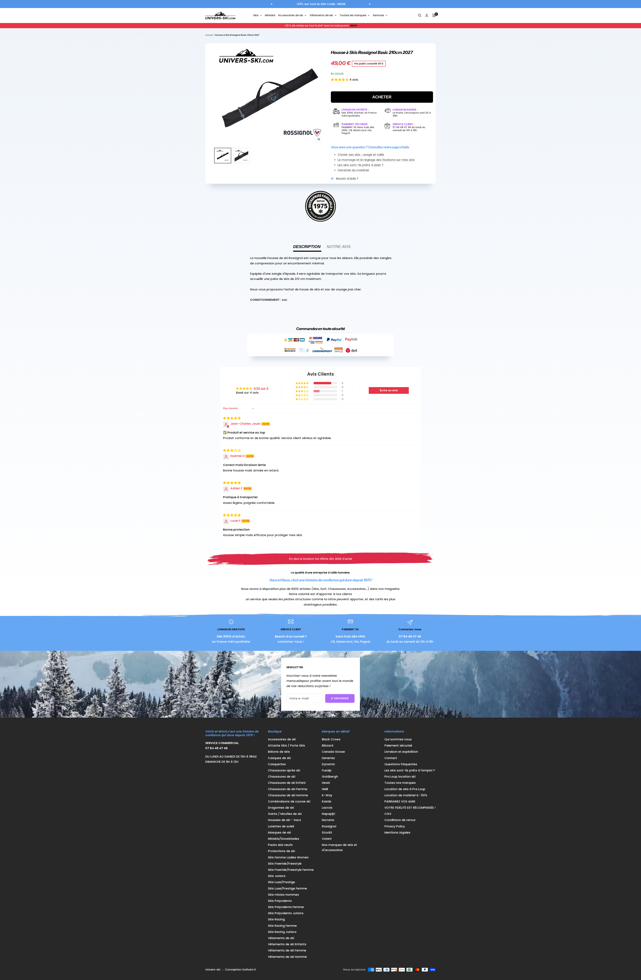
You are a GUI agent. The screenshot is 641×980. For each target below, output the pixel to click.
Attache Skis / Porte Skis (286, 745)
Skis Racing (276, 919)
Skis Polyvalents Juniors (285, 913)
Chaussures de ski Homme (288, 795)
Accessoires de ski (282, 739)
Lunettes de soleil (281, 826)
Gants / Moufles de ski (285, 814)
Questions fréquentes (400, 764)
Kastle (326, 801)
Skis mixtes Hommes (283, 894)
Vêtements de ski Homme (287, 957)
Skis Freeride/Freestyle (285, 863)
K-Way (327, 795)
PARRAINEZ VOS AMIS (399, 801)
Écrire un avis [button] (389, 390)
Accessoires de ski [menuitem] (290, 15)
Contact (390, 758)
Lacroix (327, 807)
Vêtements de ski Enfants (287, 944)
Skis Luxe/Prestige (281, 882)
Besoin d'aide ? (347, 178)
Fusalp (327, 770)
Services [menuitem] (378, 15)
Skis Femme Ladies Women (288, 857)
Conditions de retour (400, 820)
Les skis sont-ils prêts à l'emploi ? (409, 770)
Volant (327, 839)
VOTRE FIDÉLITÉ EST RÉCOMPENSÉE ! (410, 807)
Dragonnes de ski (281, 807)
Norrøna (328, 820)
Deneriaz (328, 758)
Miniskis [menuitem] (270, 15)
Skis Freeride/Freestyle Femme (291, 870)
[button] (340, 79)
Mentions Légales (397, 832)
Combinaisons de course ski (289, 801)
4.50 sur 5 (261, 388)
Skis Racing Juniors (282, 932)
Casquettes (277, 764)
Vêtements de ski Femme (287, 950)
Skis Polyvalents (280, 901)
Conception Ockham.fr (240, 969)
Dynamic (328, 764)
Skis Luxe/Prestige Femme (287, 888)
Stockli (327, 832)
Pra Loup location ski (399, 776)
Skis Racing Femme (282, 926)
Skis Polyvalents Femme (286, 907)
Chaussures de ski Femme (287, 789)
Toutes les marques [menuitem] (353, 15)
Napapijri (328, 814)
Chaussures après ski (284, 770)
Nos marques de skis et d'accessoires (339, 847)
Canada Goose (333, 752)
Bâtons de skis (279, 752)
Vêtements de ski (281, 938)
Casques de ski (279, 758)
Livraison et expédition (401, 752)
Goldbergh (330, 776)
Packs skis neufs (280, 845)
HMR (325, 789)
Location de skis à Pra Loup (404, 789)
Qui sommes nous (398, 739)
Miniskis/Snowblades (283, 839)
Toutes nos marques (400, 783)
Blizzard (327, 745)
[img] (232, 418)
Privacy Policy (394, 826)
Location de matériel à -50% (405, 795)
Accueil (209, 35)
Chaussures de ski (281, 776)
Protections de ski (281, 851)
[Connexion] (426, 15)
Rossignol (329, 826)
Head (326, 783)
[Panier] (434, 15)
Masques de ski (279, 832)
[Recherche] (419, 15)
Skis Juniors (276, 876)
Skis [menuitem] (256, 15)
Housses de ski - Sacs (284, 820)
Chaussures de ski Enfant (287, 783)
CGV (387, 814)
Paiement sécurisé (398, 745)
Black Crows (331, 739)
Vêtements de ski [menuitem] (321, 15)
